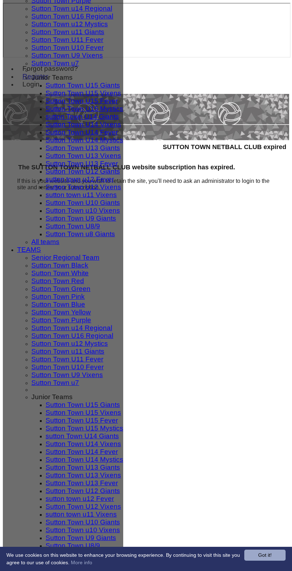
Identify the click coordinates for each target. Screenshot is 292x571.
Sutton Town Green (60, 288)
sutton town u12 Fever (80, 179)
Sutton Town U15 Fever (82, 101)
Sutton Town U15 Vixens (83, 93)
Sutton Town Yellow (61, 312)
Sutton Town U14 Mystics (84, 140)
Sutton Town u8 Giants (80, 234)
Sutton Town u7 (55, 63)
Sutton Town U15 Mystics (84, 108)
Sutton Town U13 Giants (83, 148)
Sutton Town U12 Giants (83, 171)
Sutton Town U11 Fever (67, 39)
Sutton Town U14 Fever (82, 132)
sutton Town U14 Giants (82, 116)
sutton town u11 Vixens (81, 195)
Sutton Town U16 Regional (72, 16)
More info (81, 562)
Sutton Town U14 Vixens (83, 124)
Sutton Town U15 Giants (83, 85)
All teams (45, 241)
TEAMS (29, 249)
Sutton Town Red (57, 281)
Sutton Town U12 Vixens (83, 187)
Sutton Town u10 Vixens (83, 210)
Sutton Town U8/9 (73, 226)
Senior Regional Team (65, 257)
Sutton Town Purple (61, 320)
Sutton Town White (60, 273)
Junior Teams (52, 77)
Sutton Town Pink (58, 296)
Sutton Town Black (59, 265)
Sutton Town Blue (58, 304)
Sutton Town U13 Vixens (83, 155)
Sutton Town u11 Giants (67, 32)
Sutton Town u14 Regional (71, 8)
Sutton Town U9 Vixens (67, 55)
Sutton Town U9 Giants (81, 218)
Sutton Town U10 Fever (67, 47)
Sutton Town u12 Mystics (69, 24)
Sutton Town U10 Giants (83, 202)
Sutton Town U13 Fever (82, 163)
